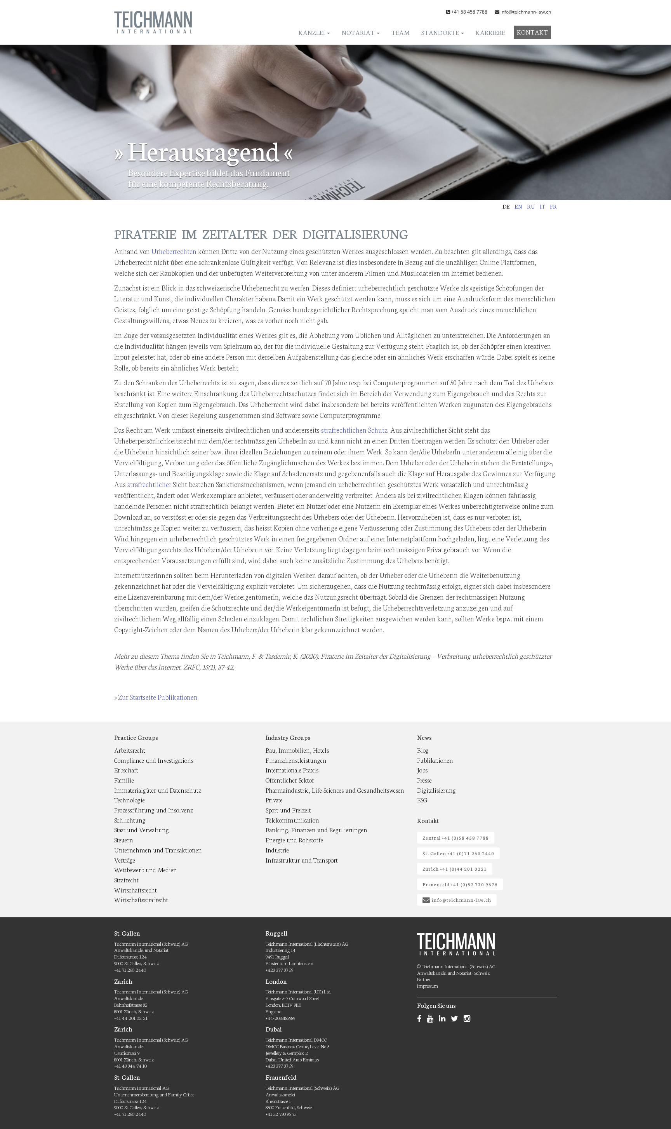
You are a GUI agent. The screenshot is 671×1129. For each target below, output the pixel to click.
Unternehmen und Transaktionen (158, 849)
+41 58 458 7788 (469, 12)
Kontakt (532, 31)
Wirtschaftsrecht (135, 889)
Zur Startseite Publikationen (158, 697)
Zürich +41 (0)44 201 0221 (454, 868)
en (518, 206)
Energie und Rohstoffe (294, 839)
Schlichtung (130, 819)
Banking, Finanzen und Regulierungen (316, 829)
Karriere (490, 32)
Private (274, 799)
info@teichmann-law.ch (526, 12)
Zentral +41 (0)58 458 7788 (455, 837)
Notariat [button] (359, 32)
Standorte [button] (440, 32)
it (542, 206)
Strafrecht (126, 879)
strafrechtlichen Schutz (354, 429)
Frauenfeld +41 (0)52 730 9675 (460, 884)
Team (400, 32)
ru (531, 206)
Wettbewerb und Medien (145, 869)
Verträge (124, 859)
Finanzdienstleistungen (296, 759)
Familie (124, 779)
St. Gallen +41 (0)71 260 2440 (458, 853)
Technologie (129, 799)
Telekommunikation (292, 819)
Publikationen (435, 759)
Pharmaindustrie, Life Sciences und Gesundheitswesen (335, 789)
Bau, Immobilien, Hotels (297, 749)
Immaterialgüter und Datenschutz (157, 789)
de (506, 206)
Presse (424, 779)
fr (553, 206)
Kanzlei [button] (312, 32)
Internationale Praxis (292, 769)
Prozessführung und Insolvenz (153, 809)
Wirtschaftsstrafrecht (141, 899)
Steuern (123, 839)
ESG (422, 799)
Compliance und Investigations (153, 759)
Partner (423, 979)
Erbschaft (126, 769)
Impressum (427, 985)
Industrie (277, 849)
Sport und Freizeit (288, 809)
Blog (423, 749)
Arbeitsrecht (129, 749)
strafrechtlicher (149, 484)
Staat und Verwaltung (141, 829)
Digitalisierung (436, 789)
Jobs (422, 769)
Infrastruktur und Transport (302, 859)
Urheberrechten (173, 251)
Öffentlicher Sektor (290, 779)
